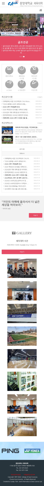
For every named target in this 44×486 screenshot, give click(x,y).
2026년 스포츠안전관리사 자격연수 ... (17, 183)
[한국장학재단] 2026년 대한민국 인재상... (16, 115)
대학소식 (22, 153)
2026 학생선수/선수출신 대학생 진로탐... (16, 109)
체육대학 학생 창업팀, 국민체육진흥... (27, 127)
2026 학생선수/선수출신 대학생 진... (16, 167)
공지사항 (22, 149)
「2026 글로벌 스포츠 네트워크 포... (16, 161)
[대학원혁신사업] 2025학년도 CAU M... (17, 158)
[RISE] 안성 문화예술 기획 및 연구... (16, 186)
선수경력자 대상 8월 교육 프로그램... (16, 189)
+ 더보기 (39, 97)
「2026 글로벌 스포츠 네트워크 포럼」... (15, 104)
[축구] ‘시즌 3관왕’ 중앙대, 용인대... (26, 137)
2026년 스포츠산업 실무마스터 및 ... (16, 180)
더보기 (35, 215)
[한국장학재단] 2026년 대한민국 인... (16, 172)
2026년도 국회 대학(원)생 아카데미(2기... (16, 112)
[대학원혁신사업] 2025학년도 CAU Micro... (17, 101)
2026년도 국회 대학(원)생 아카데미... (16, 169)
